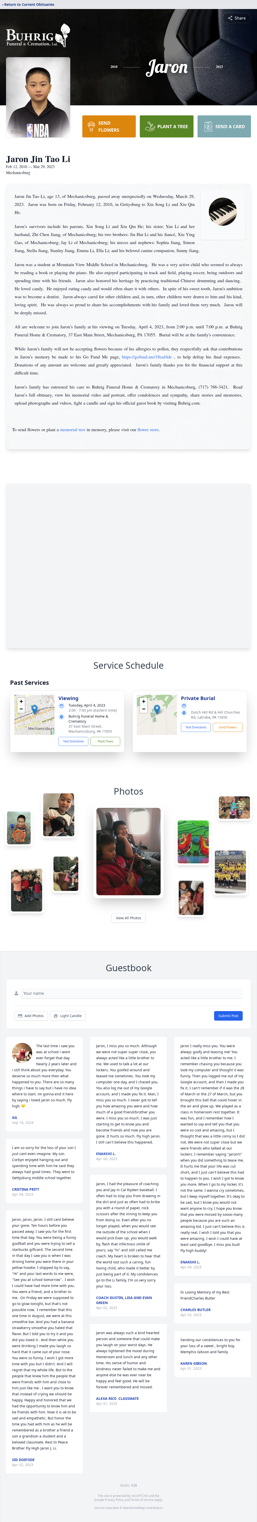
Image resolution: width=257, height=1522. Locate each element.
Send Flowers (228, 727)
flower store (148, 429)
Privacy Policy (114, 1500)
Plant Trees (105, 741)
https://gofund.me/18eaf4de (148, 357)
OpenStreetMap (134, 1508)
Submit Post (228, 1015)
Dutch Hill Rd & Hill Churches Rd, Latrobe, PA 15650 (215, 715)
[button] (34, 710)
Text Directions (73, 741)
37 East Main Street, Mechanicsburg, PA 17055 (90, 729)
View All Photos (128, 918)
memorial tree (72, 429)
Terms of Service (142, 1500)
